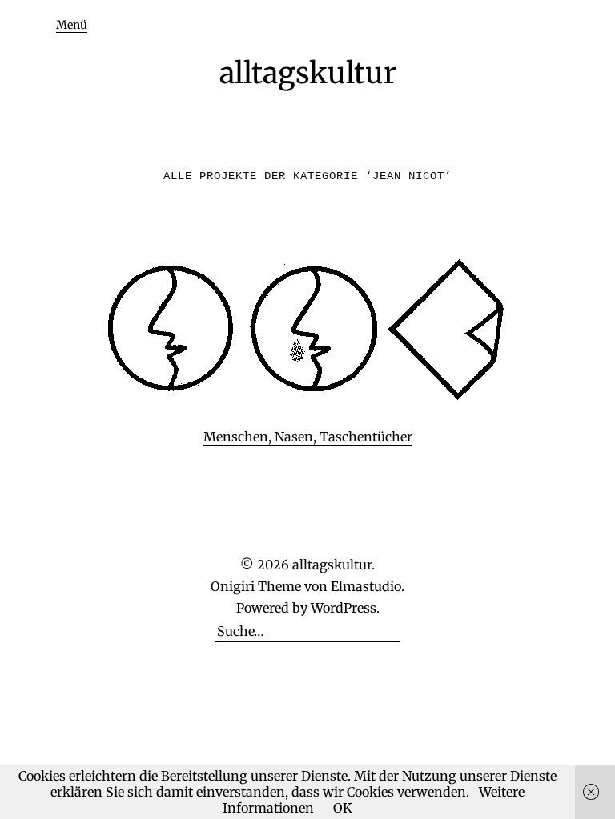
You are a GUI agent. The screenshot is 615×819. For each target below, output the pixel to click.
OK (342, 808)
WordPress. (345, 608)
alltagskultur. (333, 565)
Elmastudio (366, 586)
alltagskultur (307, 73)
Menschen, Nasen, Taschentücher (307, 437)
